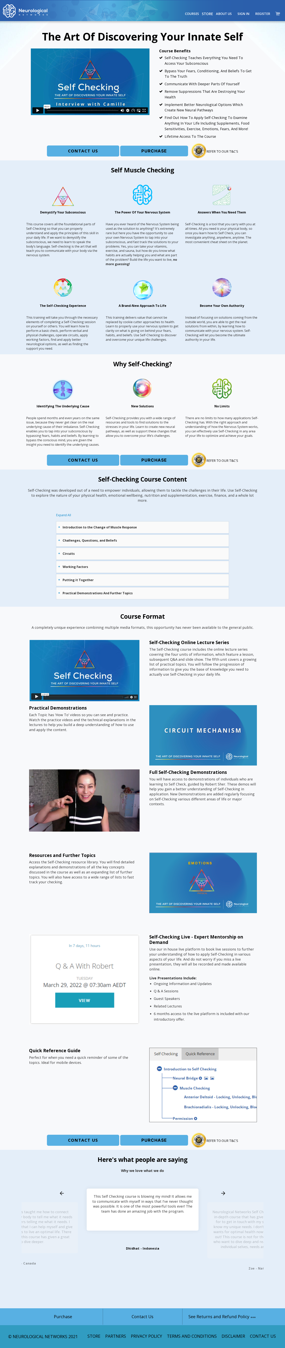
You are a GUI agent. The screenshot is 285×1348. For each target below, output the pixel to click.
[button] (192, 14)
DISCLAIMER (233, 1336)
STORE (93, 1336)
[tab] (142, 527)
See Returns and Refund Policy (222, 1317)
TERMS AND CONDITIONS (192, 1336)
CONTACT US (263, 1336)
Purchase (154, 150)
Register (262, 14)
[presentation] (62, 1193)
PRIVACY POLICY (146, 1336)
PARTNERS (115, 1336)
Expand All (63, 515)
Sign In (243, 14)
